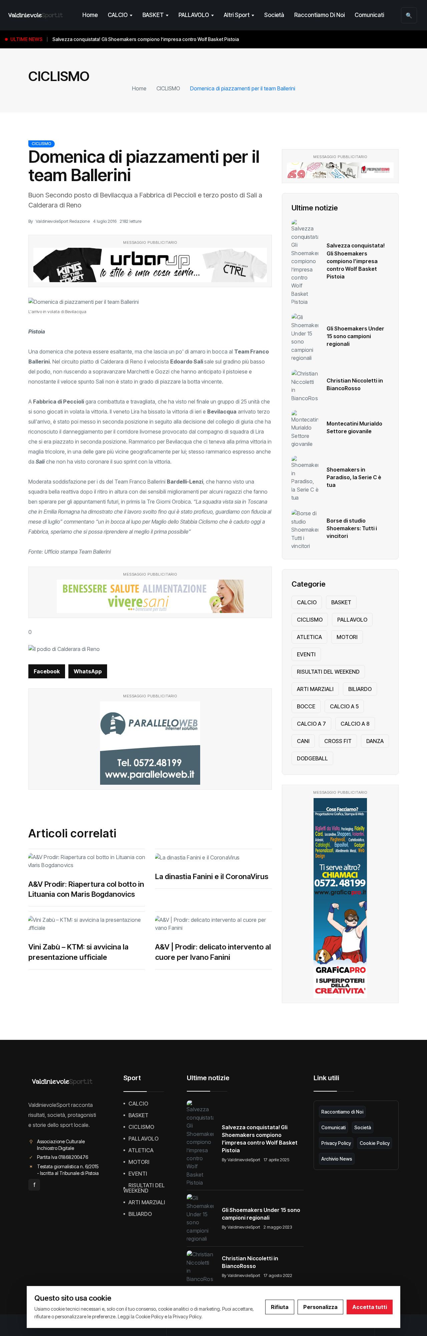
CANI (303, 741)
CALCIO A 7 (311, 723)
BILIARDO (360, 689)
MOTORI (347, 637)
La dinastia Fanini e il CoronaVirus (211, 876)
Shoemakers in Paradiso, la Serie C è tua (354, 477)
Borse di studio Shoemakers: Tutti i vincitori (352, 528)
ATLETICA (309, 637)
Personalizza (320, 1307)
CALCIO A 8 (355, 723)
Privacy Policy (336, 1143)
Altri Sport (237, 15)
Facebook (47, 671)
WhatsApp (88, 671)
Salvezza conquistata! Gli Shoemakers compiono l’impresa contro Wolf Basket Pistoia (356, 260)
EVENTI (306, 654)
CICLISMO (168, 88)
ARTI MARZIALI (315, 689)
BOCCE (306, 706)
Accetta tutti (369, 1307)
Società (274, 15)
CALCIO (118, 15)
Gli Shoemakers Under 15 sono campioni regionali (355, 336)
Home (90, 15)
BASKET (153, 15)
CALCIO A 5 (344, 706)
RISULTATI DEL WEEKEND (328, 671)
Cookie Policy (375, 1143)
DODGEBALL (312, 758)
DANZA (375, 741)
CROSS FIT (338, 741)
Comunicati (369, 15)
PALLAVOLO (193, 15)
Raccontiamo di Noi (319, 15)
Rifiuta (280, 1307)
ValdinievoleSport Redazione (63, 221)
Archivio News (336, 1159)
